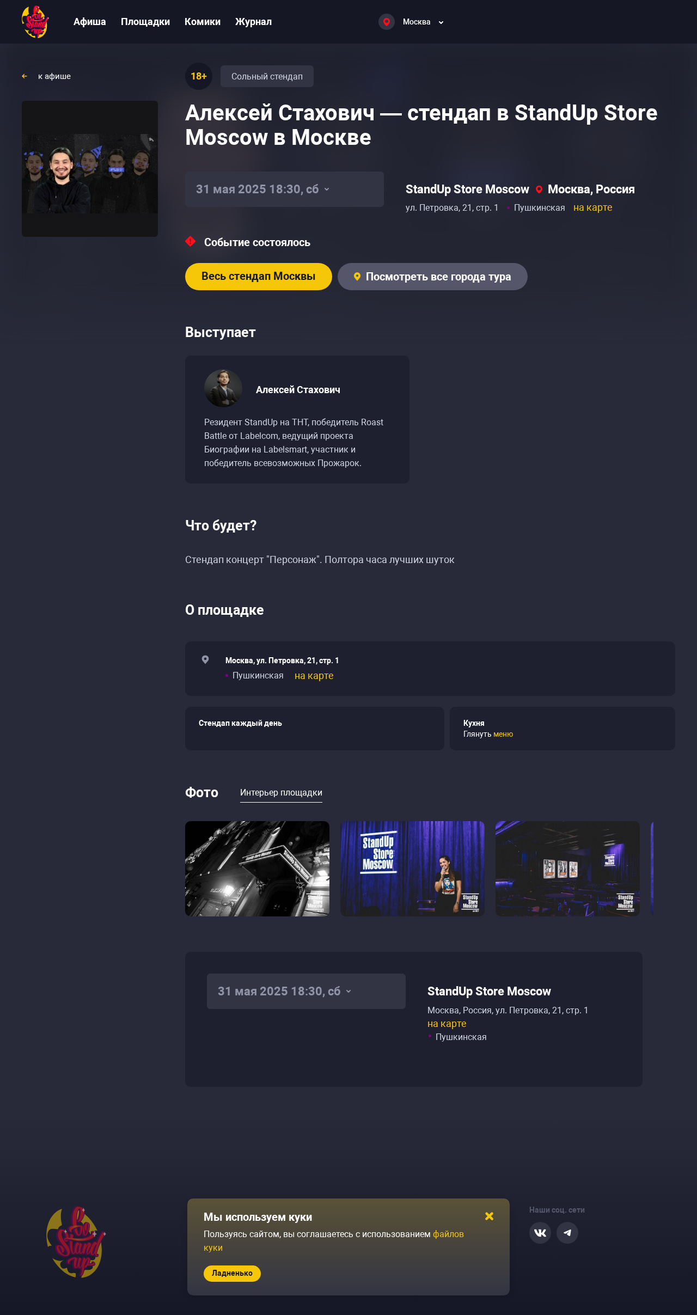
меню (503, 734)
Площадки (145, 21)
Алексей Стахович (298, 389)
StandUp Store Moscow (467, 189)
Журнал (253, 21)
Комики (203, 21)
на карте (593, 207)
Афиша (90, 21)
